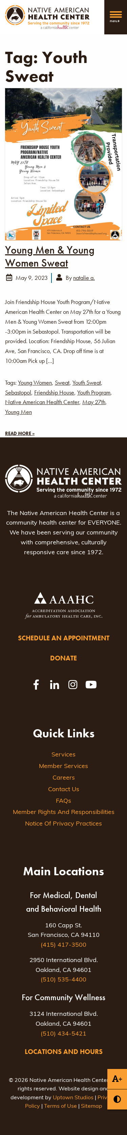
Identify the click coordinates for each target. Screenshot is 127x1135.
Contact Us (63, 790)
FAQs (63, 801)
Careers (63, 778)
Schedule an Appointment (63, 638)
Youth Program (93, 392)
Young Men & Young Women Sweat (49, 257)
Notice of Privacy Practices (63, 824)
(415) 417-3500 (63, 945)
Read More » (20, 433)
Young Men (18, 412)
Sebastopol (18, 392)
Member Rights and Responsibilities (63, 813)
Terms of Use (60, 1106)
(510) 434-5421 (63, 1034)
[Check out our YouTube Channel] (91, 684)
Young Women (35, 382)
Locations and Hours (64, 1051)
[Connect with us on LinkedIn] (54, 684)
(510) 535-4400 (63, 980)
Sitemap (91, 1106)
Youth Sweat (86, 382)
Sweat (62, 382)
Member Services (63, 767)
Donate (63, 658)
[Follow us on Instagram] (72, 684)
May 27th (93, 402)
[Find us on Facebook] (36, 684)
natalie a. (84, 278)
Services (63, 755)
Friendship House (54, 392)
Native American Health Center (42, 402)
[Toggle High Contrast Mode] (117, 1099)
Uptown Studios (73, 1098)
